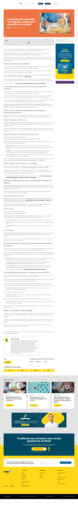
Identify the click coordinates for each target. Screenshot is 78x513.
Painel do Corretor (25, 481)
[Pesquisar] (72, 40)
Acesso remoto (61, 479)
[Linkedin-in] (7, 486)
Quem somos (42, 472)
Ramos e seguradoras (26, 485)
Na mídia (41, 475)
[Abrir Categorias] (36, 3)
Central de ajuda (61, 472)
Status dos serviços (62, 477)
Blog (59, 475)
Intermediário (7, 362)
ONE (22, 472)
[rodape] (39, 427)
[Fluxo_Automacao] (65, 78)
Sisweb (23, 479)
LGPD (59, 481)
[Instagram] (4, 486)
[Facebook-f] (10, 486)
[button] (10, 370)
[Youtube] (12, 486)
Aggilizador (24, 475)
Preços (23, 483)
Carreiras (41, 477)
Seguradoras (24, 477)
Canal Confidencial (61, 483)
